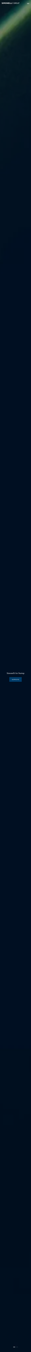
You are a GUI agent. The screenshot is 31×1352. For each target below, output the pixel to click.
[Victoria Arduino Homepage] (10, 3)
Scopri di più (15, 679)
